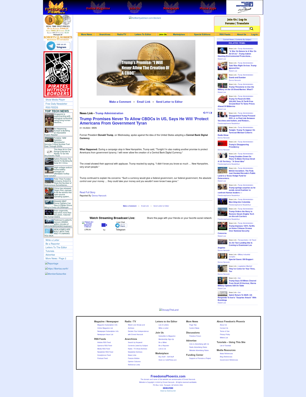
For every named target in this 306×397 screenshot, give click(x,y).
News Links (132, 355)
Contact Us (224, 328)
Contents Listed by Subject (138, 345)
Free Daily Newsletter (56, 103)
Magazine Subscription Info (107, 325)
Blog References (226, 357)
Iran (239, 278)
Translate (243, 23)
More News (86, 34)
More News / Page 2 (56, 258)
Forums (230, 23)
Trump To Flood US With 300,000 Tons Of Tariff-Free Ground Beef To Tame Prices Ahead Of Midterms (236, 102)
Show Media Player (55, 99)
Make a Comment (120, 102)
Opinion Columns (134, 361)
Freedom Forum (195, 336)
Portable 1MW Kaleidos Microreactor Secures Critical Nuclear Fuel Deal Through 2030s (57, 141)
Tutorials (50, 251)
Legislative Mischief (245, 266)
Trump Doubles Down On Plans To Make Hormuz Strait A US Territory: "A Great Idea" (236, 159)
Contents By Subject (243, 39)
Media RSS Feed (103, 349)
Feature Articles (133, 358)
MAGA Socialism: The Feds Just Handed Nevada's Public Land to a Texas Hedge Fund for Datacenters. (236, 174)
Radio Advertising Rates (198, 347)
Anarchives (104, 34)
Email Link (143, 102)
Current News (228, 39)
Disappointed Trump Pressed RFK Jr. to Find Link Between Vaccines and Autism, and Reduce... (236, 118)
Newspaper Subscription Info (108, 331)
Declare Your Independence (138, 331)
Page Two (193, 325)
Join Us (163, 34)
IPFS (207, 112)
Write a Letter (52, 240)
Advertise (50, 254)
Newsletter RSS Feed (105, 352)
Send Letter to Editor (169, 102)
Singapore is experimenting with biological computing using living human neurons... (63, 118)
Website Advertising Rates (199, 350)
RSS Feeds (224, 34)
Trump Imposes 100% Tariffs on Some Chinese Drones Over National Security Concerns (236, 229)
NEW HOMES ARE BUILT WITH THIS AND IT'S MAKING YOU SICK (57, 232)
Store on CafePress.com (168, 360)
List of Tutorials (225, 345)
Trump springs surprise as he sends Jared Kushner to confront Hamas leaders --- (236, 190)
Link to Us (162, 349)
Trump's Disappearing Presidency (239, 145)
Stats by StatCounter (168, 391)
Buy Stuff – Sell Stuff (166, 357)
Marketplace (179, 34)
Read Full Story (87, 192)
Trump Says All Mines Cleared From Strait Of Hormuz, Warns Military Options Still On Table (237, 283)
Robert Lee (222, 59)
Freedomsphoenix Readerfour (229, 123)
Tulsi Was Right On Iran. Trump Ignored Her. (242, 66)
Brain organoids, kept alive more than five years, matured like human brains (58, 213)
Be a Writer (163, 342)
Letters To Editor (143, 34)
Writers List (224, 337)
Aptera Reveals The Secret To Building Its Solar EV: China (63, 160)
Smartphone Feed (104, 355)
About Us (241, 34)
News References (226, 353)
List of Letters (164, 325)
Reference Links (134, 365)
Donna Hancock (99, 195)
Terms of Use (224, 331)
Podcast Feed (102, 358)
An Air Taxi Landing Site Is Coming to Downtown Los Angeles (235, 245)
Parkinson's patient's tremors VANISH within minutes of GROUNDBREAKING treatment (58, 222)
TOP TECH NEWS (57, 111)
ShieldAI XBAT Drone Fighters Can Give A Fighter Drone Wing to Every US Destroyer (58, 204)
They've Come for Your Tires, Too (242, 270)
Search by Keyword (135, 342)
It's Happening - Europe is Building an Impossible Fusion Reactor (57, 131)
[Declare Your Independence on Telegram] (58, 45)
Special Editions (202, 34)
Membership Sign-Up (166, 339)
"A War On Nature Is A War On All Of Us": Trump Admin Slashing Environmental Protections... (237, 53)
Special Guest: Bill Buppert (241, 259)
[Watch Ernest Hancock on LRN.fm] (88, 224)
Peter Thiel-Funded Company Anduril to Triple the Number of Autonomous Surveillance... (58, 181)
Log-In (243, 19)
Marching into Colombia (239, 201)
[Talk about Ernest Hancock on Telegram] (120, 225)
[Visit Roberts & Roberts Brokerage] (58, 19)
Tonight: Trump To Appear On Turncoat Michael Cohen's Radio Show (236, 132)
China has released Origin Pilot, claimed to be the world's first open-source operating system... (63, 192)
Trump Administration (109, 113)
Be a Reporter (53, 243)
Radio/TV (121, 34)
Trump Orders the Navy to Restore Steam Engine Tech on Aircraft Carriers (241, 214)
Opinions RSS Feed (104, 345)
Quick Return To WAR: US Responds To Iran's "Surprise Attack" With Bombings (237, 297)
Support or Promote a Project (200, 358)
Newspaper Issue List (105, 334)
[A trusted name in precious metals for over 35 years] (58, 37)
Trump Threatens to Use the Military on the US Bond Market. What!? (236, 88)
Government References (229, 360)
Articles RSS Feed (104, 342)
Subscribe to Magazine (167, 336)
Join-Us (232, 19)
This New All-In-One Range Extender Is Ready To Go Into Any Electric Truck (57, 152)
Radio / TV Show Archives (137, 349)
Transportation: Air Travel (247, 240)
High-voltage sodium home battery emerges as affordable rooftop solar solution (58, 171)
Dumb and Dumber (237, 77)
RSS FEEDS (52, 107)
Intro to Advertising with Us (199, 344)
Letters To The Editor (56, 247)
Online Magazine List (105, 328)
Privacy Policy (225, 334)
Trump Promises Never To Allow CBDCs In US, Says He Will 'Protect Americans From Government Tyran (144, 121)
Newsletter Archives (135, 352)
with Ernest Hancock (135, 334)
